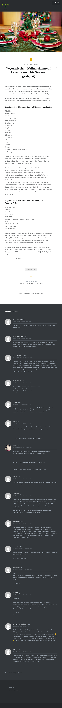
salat (38, 249)
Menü (57, 2)
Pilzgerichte (29, 269)
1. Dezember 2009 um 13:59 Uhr (22, 321)
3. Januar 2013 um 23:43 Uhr (21, 626)
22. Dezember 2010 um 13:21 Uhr (22, 404)
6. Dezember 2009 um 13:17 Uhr (22, 338)
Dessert (7, 252)
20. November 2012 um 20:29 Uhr (22, 569)
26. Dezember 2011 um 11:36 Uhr (22, 496)
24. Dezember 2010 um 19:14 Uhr (22, 423)
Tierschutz (34, 64)
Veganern (26, 100)
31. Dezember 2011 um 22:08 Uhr (22, 523)
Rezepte (27, 64)
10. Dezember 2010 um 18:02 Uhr (22, 383)
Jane (15, 445)
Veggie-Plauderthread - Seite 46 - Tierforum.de (32, 462)
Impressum (11, 687)
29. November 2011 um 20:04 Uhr (22, 447)
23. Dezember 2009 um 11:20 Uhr (22, 357)
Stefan (16, 546)
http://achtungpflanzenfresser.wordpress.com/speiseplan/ (29, 453)
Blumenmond (18, 336)
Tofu (35, 269)
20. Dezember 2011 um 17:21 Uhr (22, 479)
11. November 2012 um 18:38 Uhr (22, 548)
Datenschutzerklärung (14, 690)
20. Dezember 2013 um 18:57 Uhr (22, 651)
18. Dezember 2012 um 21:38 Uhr (22, 595)
